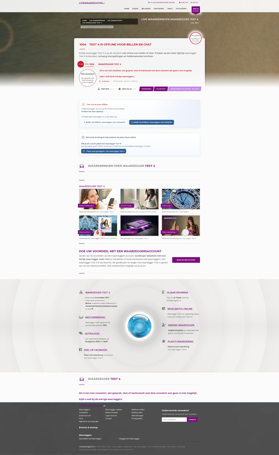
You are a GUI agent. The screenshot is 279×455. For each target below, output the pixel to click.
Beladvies (146, 9)
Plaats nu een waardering (178, 347)
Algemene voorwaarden (89, 421)
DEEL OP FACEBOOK (95, 350)
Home (84, 20)
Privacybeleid (137, 418)
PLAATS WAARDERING (180, 341)
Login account (111, 415)
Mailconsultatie (126, 212)
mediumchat (118, 265)
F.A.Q (81, 418)
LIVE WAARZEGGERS (114, 20)
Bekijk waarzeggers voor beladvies (153, 122)
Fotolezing (181, 9)
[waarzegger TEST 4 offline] (87, 77)
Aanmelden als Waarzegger (90, 438)
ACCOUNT (196, 10)
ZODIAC (135, 9)
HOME (126, 9)
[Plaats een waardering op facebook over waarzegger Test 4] (80, 350)
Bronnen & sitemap (88, 427)
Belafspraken (137, 412)
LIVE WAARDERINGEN (97, 20)
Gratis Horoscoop (168, 212)
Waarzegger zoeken (113, 409)
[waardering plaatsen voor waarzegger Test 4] (164, 342)
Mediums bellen (138, 409)
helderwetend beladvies (95, 300)
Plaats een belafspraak (87, 212)
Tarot (170, 9)
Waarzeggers (84, 409)
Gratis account (85, 415)
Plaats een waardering (170, 238)
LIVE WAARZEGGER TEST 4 (92, 23)
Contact (108, 418)
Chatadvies (159, 9)
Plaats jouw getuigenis (104, 151)
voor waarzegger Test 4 (177, 349)
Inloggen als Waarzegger (129, 438)
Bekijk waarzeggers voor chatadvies (105, 122)
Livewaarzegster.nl (86, 446)
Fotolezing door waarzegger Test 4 (91, 238)
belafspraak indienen (184, 317)
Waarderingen (125, 238)
